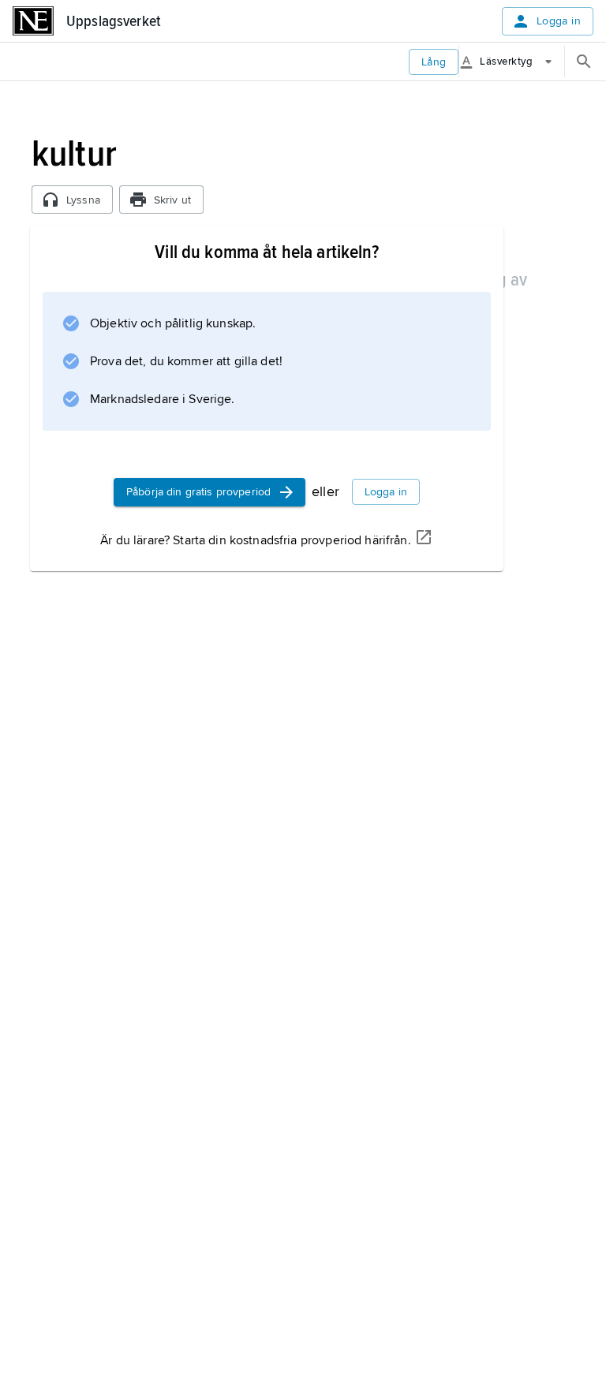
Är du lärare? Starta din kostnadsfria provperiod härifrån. (255, 540)
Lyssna (83, 200)
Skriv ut (172, 200)
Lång (434, 62)
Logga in (559, 21)
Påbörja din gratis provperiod (198, 492)
